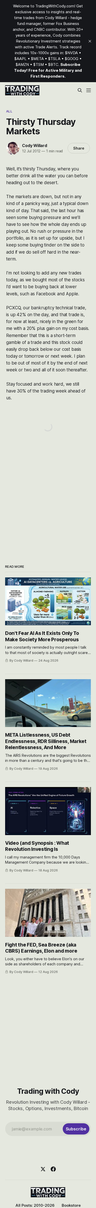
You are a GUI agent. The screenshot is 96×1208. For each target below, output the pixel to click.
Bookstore (71, 1205)
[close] (90, 41)
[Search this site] (80, 90)
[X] (43, 1169)
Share (78, 148)
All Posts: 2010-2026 (35, 1205)
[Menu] (88, 90)
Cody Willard (34, 145)
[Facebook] (53, 1169)
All (9, 111)
